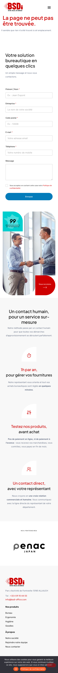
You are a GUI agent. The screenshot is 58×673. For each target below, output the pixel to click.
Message (10, 161)
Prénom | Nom (13, 89)
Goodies (9, 626)
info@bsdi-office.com (15, 599)
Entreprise (11, 103)
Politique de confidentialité (33, 669)
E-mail (9, 132)
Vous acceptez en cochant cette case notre (31, 186)
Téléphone (11, 146)
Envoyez (29, 196)
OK (16, 669)
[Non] (51, 665)
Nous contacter (12, 646)
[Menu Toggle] (49, 7)
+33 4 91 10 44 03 (18, 596)
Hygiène (9, 621)
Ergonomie (10, 617)
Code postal (12, 118)
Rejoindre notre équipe (16, 642)
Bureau (8, 613)
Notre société (11, 638)
